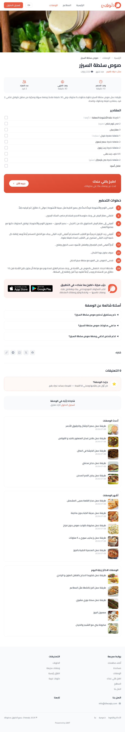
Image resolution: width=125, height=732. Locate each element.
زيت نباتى (107, 154)
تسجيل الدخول (13, 5)
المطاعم (67, 5)
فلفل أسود (115, 166)
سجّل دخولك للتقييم (113, 71)
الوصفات (53, 5)
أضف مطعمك (114, 663)
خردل (102, 136)
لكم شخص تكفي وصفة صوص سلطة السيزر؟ (92, 336)
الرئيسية (80, 5)
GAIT (68, 723)
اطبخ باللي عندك (114, 678)
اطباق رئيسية (54, 673)
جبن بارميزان (101, 160)
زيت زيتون (101, 148)
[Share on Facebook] (32, 352)
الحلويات (56, 663)
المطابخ (117, 684)
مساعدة (117, 668)
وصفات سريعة (53, 668)
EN (29, 5)
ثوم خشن (109, 123)
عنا (95, 717)
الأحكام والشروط (114, 717)
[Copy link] (6, 352)
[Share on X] (26, 352)
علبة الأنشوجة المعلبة (102, 117)
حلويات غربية (54, 678)
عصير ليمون (100, 142)
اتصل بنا (117, 689)
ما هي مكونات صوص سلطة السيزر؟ (97, 325)
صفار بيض (114, 130)
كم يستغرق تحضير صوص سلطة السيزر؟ (95, 314)
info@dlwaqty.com (108, 703)
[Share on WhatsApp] (19, 352)
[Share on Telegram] (13, 352)
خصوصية (102, 717)
